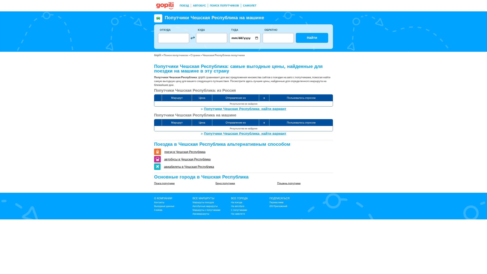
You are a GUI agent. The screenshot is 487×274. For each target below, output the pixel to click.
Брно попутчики (225, 183)
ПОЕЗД (184, 5)
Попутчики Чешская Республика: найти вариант (245, 109)
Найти (312, 37)
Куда (201, 30)
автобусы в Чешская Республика (187, 159)
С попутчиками (239, 209)
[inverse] (192, 38)
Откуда (165, 30)
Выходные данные (164, 206)
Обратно (270, 30)
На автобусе (237, 206)
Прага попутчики (164, 183)
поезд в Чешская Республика (184, 152)
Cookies (158, 209)
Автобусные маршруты (205, 206)
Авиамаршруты (201, 213)
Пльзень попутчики (289, 183)
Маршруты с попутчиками (206, 209)
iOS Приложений (278, 206)
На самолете (238, 213)
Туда (234, 30)
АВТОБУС (199, 5)
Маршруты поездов (203, 202)
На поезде (236, 202)
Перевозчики (276, 202)
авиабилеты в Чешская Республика (189, 167)
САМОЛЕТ (249, 5)
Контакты (159, 202)
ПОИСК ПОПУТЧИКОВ (224, 5)
